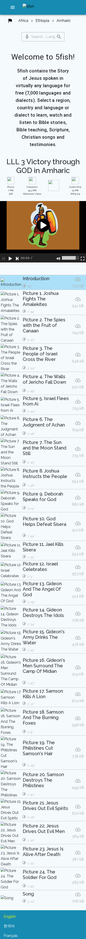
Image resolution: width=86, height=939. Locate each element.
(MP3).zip (75, 190)
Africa (23, 20)
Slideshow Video (32, 190)
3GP (10, 190)
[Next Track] (17, 257)
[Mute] (58, 257)
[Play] (10, 257)
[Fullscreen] (82, 257)
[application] (43, 231)
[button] (12, 7)
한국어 (9, 926)
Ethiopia (42, 20)
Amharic (64, 20)
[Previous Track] (3, 257)
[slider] (70, 258)
